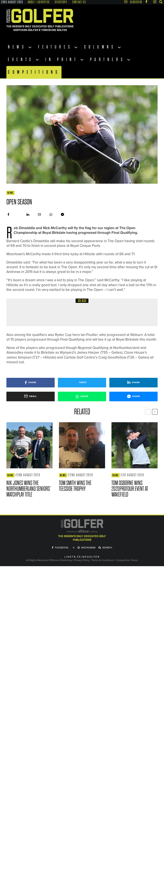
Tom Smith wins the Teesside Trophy (75, 486)
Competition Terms (127, 560)
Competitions (34, 72)
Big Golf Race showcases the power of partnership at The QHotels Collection (92, 315)
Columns (100, 47)
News (17, 47)
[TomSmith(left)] (82, 445)
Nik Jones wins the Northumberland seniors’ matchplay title (28, 488)
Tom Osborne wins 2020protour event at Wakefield (129, 488)
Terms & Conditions (103, 560)
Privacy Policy (81, 560)
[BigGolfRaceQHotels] (21, 312)
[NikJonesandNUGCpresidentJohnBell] (29, 445)
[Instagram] (155, 1)
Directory (61, 2)
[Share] (8, 214)
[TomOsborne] (134, 445)
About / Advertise (39, 2)
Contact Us (79, 2)
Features (55, 47)
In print (61, 59)
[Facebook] (146, 1)
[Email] (39, 214)
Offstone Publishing (60, 560)
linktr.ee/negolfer (82, 557)
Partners (107, 59)
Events (21, 59)
